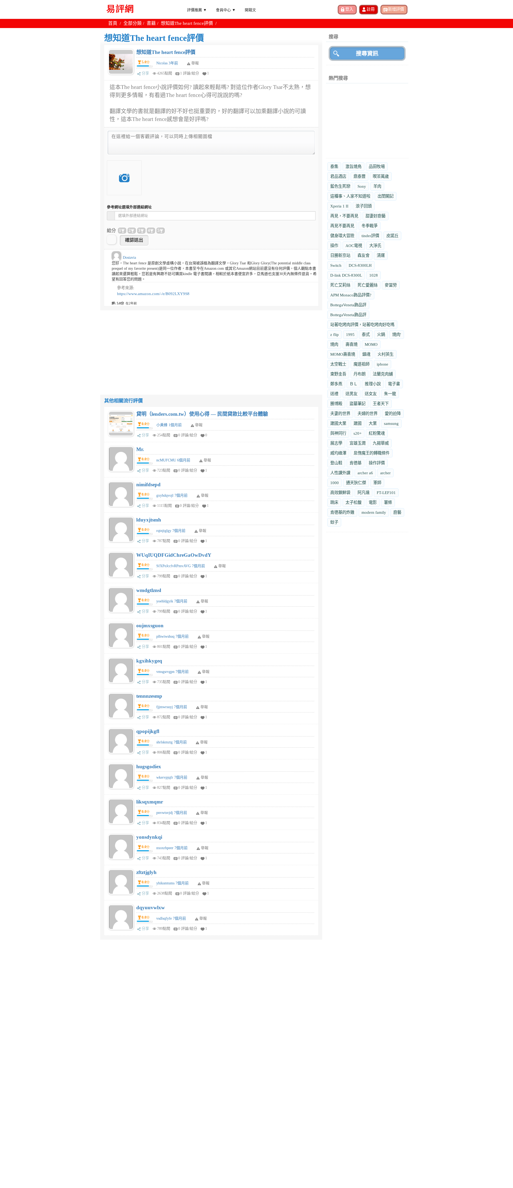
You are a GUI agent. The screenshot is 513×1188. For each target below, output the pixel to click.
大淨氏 (375, 245)
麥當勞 (391, 285)
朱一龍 (390, 393)
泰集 (334, 166)
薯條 (388, 502)
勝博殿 (336, 403)
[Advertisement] (211, 347)
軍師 (377, 482)
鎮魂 (366, 354)
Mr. (140, 449)
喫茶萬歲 (381, 176)
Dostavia (129, 258)
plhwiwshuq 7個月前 (172, 636)
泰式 (366, 334)
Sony (361, 186)
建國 (357, 423)
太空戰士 (338, 364)
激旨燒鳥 (353, 166)
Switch (335, 265)
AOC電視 (353, 245)
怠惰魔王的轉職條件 (371, 453)
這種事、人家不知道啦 (350, 196)
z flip (334, 334)
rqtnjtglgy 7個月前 (170, 531)
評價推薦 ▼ (197, 9)
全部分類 (132, 23)
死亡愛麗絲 (367, 285)
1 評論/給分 (189, 73)
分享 (145, 73)
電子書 (394, 384)
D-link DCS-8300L (346, 275)
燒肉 (334, 344)
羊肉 (377, 186)
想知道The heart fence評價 (165, 52)
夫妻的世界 (340, 413)
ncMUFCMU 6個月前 (173, 460)
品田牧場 (377, 166)
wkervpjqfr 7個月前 (171, 777)
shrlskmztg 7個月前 (171, 742)
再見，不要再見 (344, 216)
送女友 (371, 393)
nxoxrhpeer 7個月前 (172, 848)
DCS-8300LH (360, 265)
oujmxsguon (150, 625)
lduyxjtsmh (148, 520)
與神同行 (338, 433)
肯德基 (355, 463)
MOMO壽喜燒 (342, 354)
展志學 (336, 443)
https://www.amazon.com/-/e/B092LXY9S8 (153, 293)
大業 (373, 423)
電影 (373, 502)
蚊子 (334, 522)
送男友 (351, 393)
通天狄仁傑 (356, 482)
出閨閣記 (386, 196)
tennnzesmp (149, 696)
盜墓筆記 (357, 403)
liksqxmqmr (149, 802)
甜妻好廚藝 (376, 216)
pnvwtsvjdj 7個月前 (171, 813)
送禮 (334, 393)
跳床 (334, 502)
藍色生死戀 (340, 186)
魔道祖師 (361, 364)
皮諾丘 (392, 235)
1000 (334, 482)
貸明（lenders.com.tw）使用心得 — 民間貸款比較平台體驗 (202, 414)
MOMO (371, 344)
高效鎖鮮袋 (340, 492)
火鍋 (381, 334)
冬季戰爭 (370, 226)
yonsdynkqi (149, 837)
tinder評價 (370, 235)
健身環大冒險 (342, 235)
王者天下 (381, 403)
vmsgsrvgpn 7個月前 (172, 672)
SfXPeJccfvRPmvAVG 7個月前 (180, 566)
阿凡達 (363, 492)
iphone (382, 364)
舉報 (199, 425)
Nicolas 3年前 (167, 63)
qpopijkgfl (147, 731)
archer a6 (365, 473)
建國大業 (338, 423)
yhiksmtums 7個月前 (172, 883)
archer (385, 473)
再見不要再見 (342, 226)
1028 (373, 275)
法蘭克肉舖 (383, 374)
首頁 (112, 23)
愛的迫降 (393, 413)
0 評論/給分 (187, 435)
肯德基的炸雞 (342, 512)
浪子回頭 (364, 206)
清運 (381, 255)
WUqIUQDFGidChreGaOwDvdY (173, 555)
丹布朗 (359, 374)
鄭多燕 (336, 384)
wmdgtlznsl (148, 590)
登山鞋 (336, 463)
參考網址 (129, 207)
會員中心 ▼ (226, 9)
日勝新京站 (340, 255)
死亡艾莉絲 (340, 285)
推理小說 (373, 384)
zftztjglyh (146, 872)
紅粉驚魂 (377, 433)
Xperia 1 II (339, 206)
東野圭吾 (338, 374)
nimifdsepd (148, 484)
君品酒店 (338, 176)
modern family (374, 512)
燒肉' (396, 334)
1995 (350, 334)
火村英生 (386, 354)
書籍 (151, 23)
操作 (334, 245)
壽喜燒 (351, 344)
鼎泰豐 (359, 176)
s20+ (357, 433)
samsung (391, 423)
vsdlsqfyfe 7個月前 (171, 918)
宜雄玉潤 (357, 443)
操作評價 (377, 463)
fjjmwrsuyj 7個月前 (171, 707)
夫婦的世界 (367, 413)
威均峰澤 (338, 453)
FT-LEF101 (386, 492)
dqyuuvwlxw (150, 907)
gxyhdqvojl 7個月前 (172, 495)
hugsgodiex (148, 766)
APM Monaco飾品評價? (350, 295)
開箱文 (250, 9)
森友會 (363, 255)
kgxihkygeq (149, 661)
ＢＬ (353, 384)
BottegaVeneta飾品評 (348, 305)
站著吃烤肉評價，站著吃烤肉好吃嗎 (362, 324)
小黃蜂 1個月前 (169, 425)
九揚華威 (381, 443)
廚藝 (397, 512)
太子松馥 (353, 502)
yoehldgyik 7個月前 (171, 601)
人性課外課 (340, 473)
